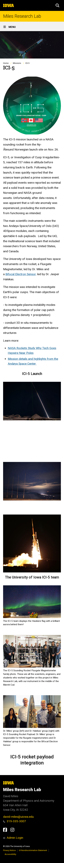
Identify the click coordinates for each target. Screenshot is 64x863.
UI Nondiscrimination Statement (33, 850)
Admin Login (15, 837)
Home (6, 63)
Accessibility (10, 854)
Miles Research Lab (22, 16)
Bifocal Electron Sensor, (20, 274)
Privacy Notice (9, 850)
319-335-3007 (16, 821)
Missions (17, 63)
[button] (57, 5)
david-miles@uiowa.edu (18, 816)
